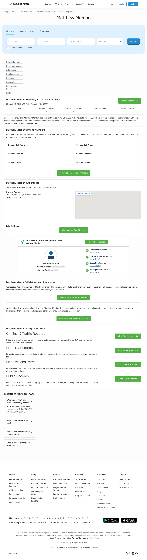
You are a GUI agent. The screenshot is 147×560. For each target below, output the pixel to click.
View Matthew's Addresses (73, 230)
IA (69, 522)
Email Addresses (13, 66)
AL (31, 522)
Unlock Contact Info (129, 101)
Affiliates (101, 495)
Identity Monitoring (61, 479)
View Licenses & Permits (127, 364)
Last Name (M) (26, 11)
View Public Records (128, 379)
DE (54, 522)
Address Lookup (16, 490)
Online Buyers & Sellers (38, 492)
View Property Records (128, 350)
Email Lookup (15, 494)
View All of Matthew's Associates (73, 318)
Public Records (15, 502)
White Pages (80, 479)
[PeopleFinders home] (19, 4)
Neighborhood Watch (59, 488)
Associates (11, 82)
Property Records (17, 498)
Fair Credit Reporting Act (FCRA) (60, 535)
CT (50, 522)
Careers (100, 483)
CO (46, 522)
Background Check (39, 483)
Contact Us (124, 483)
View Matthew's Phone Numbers (74, 173)
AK (27, 522)
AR (35, 522)
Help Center (124, 479)
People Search (10, 11)
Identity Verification (39, 487)
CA (42, 522)
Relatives (10, 78)
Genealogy (80, 491)
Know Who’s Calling (39, 479)
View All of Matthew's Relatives (73, 297)
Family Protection (61, 494)
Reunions (79, 487)
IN (78, 522)
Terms (100, 499)
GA (62, 522)
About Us (101, 479)
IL (75, 522)
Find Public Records (96, 242)
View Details (95, 252)
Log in (121, 4)
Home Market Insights (37, 499)
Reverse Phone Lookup (15, 484)
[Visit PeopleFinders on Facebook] (133, 553)
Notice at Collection (106, 507)
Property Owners (82, 495)
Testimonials (102, 487)
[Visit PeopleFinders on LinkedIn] (130, 553)
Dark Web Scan (60, 483)
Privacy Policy (103, 503)
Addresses (11, 70)
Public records (12, 74)
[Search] (112, 4)
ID (72, 522)
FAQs (8, 93)
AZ (39, 522)
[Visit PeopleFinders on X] (127, 553)
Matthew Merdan (43, 11)
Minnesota (57, 11)
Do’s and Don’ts (126, 487)
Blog (99, 491)
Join (133, 4)
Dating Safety (59, 498)
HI (66, 522)
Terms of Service (78, 538)
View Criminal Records (128, 336)
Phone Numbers (13, 62)
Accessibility (13, 554)
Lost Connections (83, 483)
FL (58, 522)
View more (85, 522)
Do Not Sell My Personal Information (73, 543)
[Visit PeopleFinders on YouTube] (136, 553)
